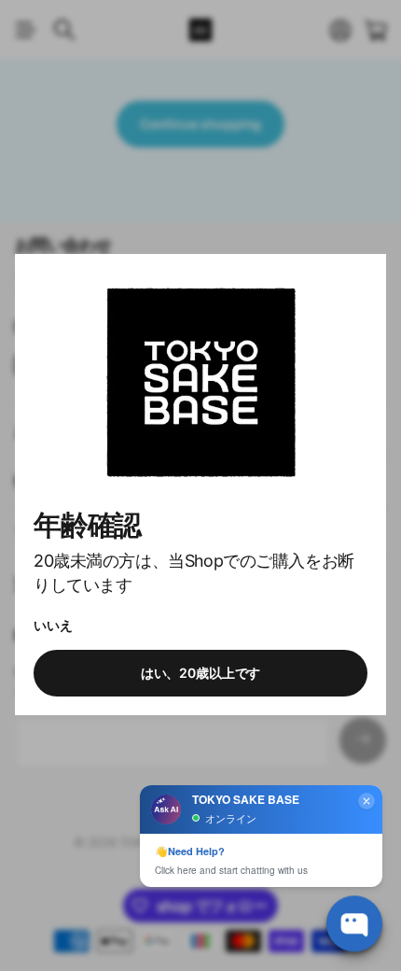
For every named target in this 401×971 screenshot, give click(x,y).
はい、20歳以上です (201, 674)
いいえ (53, 625)
